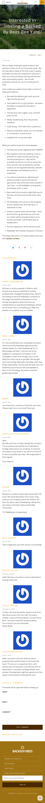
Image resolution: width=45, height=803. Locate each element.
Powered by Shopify (30, 793)
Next (39, 55)
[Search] (37, 2)
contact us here (12, 238)
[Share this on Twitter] (13, 247)
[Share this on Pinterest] (25, 247)
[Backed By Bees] (22, 2)
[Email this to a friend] (31, 247)
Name (5, 692)
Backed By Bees (18, 793)
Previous (32, 55)
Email (5, 702)
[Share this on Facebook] (19, 247)
